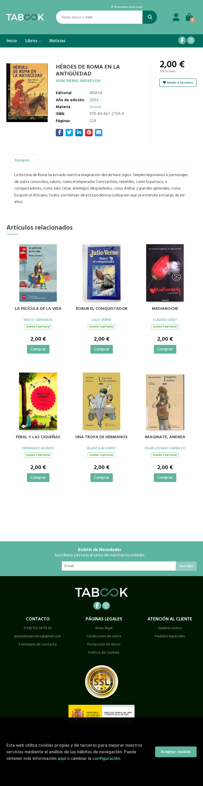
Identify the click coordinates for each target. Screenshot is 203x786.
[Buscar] (149, 17)
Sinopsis (22, 160)
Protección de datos (103, 644)
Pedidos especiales (170, 636)
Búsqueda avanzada (127, 7)
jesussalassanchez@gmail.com (37, 636)
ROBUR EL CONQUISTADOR (101, 309)
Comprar (38, 349)
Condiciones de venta (103, 636)
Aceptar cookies (176, 752)
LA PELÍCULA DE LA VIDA (38, 309)
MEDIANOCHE (165, 309)
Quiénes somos (170, 628)
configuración (106, 758)
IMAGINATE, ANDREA (165, 437)
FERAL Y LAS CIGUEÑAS (38, 437)
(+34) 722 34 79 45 (38, 628)
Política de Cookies (103, 652)
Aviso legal (103, 628)
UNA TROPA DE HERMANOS (101, 437)
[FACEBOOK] (182, 40)
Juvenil (95, 107)
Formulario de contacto (38, 644)
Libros (31, 41)
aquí (62, 758)
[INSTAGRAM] (191, 40)
